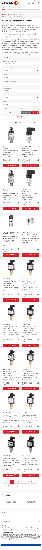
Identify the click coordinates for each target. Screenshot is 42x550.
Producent (6, 95)
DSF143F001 (26, 369)
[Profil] (28, 3)
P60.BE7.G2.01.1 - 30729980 (27, 190)
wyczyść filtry (26, 112)
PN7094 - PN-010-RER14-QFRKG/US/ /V (11, 233)
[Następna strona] (12, 485)
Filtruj (36, 112)
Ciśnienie (21, 14)
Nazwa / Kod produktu (9, 61)
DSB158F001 (26, 324)
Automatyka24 (7, 14)
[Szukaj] (38, 8)
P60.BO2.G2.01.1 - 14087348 (27, 147)
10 (8, 485)
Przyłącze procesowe (9, 81)
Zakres (5, 74)
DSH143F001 (7, 456)
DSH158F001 (26, 456)
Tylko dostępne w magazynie (13, 109)
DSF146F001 (6, 412)
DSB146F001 (26, 279)
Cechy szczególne (8, 68)
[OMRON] (16, 502)
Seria (4, 101)
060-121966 (25, 232)
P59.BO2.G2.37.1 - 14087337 (8, 147)
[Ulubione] (33, 3)
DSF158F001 (26, 412)
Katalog (15, 14)
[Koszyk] (37, 3)
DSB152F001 (6, 324)
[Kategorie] (3, 8)
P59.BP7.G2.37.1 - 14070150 (8, 190)
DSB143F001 (6, 279)
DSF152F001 (6, 369)
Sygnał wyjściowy (8, 88)
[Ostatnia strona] (16, 485)
